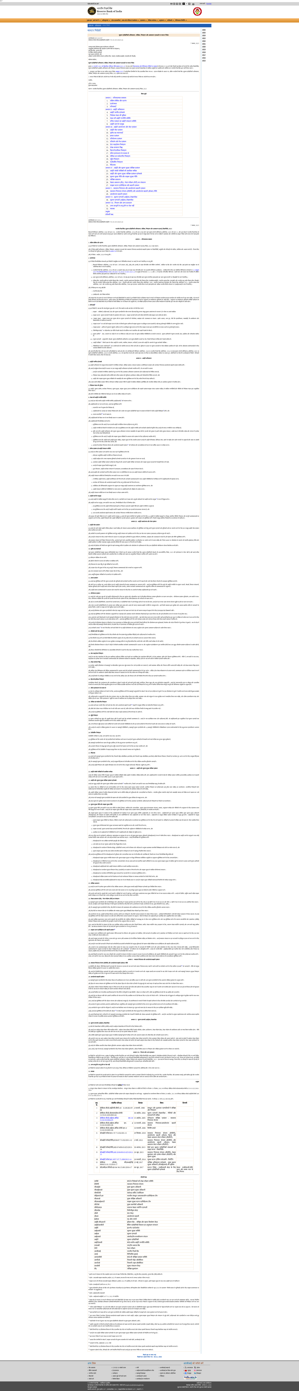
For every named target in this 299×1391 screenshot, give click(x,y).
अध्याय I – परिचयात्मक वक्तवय (115, 98)
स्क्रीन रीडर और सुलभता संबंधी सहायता (200, 1387)
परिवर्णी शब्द (109, 214)
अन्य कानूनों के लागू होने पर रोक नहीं (122, 206)
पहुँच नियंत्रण (114, 159)
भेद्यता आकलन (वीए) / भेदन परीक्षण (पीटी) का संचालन (128, 182)
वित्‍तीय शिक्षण (116, 1379)
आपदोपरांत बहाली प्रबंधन (118, 194)
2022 (204, 41)
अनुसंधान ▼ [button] (162, 20)
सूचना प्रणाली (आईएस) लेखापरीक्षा (121, 200)
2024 (204, 35)
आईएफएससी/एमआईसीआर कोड (145, 1370)
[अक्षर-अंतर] (171, 4)
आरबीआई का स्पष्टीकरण (143, 1379)
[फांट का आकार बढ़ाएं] (174, 4)
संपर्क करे (91, 1379)
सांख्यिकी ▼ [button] (170, 20)
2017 (204, 55)
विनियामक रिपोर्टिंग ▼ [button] (181, 20)
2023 (204, 38)
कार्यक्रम (115, 1373)
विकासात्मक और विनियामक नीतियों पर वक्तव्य (145, 66)
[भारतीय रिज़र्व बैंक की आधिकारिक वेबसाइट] (105, 10)
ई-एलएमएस (116, 1370)
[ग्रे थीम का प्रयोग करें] (189, 4)
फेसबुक (189, 1373)
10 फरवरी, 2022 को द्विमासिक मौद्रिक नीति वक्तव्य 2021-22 (108, 66)
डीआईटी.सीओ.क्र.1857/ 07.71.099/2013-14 (115, 1159)
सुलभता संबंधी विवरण (183, 1387)
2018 (204, 52)
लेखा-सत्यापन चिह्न (116, 147)
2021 (204, 44)
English (208, 3)
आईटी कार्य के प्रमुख (117, 124)
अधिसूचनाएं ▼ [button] (106, 20)
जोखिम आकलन (115, 179)
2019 (204, 49)
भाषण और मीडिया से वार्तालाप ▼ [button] (130, 20)
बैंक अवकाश (92, 1367)
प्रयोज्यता (113, 104)
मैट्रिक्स (113, 165)
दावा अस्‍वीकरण (207, 1383)
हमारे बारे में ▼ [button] (97, 20)
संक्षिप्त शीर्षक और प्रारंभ (118, 101)
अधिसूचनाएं (98, 25)
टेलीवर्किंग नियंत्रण (116, 162)
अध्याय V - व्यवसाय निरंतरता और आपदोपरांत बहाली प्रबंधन (125, 188)
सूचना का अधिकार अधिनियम (168, 1373)
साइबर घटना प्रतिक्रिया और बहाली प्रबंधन (124, 185)
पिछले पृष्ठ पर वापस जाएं (149, 1355)
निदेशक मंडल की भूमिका (118, 115)
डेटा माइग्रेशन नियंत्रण (118, 144)
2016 (204, 58)
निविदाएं (162, 1376)
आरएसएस (190, 1367)
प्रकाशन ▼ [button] (143, 20)
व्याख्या (112, 209)
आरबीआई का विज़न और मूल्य (168, 1370)
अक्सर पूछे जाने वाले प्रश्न (119, 1376)
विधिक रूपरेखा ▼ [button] (153, 20)
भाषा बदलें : (203, 3)
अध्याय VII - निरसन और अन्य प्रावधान (118, 203)
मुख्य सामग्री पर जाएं (93, 3)
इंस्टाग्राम (199, 1370)
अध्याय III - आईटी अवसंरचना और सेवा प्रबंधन (121, 127)
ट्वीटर (198, 1367)
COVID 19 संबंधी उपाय (119, 1367)
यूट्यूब (189, 1370)
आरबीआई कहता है (165, 1367)
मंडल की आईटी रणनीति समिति (120, 118)
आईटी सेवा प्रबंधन (116, 130)
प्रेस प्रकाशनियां (115, 20)
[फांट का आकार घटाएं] (180, 4)
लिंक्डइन (198, 1373)
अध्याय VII (113, 251)
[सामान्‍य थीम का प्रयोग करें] (186, 4)
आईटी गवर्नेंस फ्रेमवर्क (117, 112)
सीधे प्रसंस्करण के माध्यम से (119, 153)
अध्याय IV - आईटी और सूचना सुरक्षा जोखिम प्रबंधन (122, 168)
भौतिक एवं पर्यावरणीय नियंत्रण (120, 156)
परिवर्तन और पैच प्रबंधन (118, 142)
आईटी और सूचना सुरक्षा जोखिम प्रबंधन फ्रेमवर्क (126, 174)
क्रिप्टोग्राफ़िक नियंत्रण (118, 150)
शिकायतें (91, 1376)
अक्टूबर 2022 (119, 71)
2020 (204, 47)
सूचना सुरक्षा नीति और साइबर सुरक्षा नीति (123, 177)
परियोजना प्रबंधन (116, 139)
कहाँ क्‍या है (200, 1383)
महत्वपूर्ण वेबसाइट (140, 1373)
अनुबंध (107, 212)
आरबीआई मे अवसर (141, 1376)
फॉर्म (137, 1367)
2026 (204, 30)
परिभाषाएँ (113, 106)
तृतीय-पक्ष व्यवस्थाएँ (116, 133)
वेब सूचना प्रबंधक (92, 1387)
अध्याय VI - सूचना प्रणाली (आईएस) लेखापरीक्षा (121, 197)
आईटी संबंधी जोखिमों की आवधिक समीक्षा (123, 171)
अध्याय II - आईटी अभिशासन (114, 109)
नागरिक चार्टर (92, 1373)
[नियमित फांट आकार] (177, 4)
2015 (204, 61)
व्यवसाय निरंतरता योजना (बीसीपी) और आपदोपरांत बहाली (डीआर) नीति (133, 191)
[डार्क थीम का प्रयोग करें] (184, 4)
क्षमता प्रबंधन (114, 136)
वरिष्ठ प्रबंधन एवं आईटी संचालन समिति (123, 121)
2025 (204, 32)
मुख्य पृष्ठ (89, 20)
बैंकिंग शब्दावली (93, 1370)
